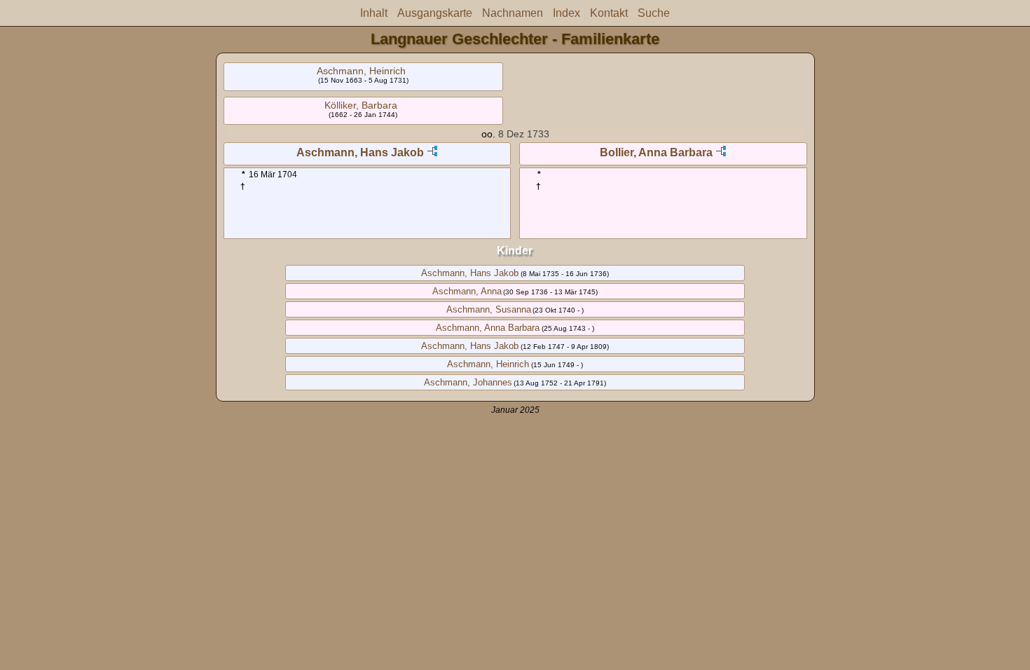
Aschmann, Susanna (488, 309)
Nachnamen (512, 13)
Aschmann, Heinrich (361, 70)
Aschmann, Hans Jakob (360, 152)
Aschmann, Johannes (468, 382)
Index (566, 13)
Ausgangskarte (434, 13)
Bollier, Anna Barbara (656, 152)
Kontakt (609, 13)
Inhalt (373, 13)
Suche (654, 13)
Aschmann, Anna (467, 291)
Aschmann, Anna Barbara (488, 327)
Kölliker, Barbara (360, 105)
